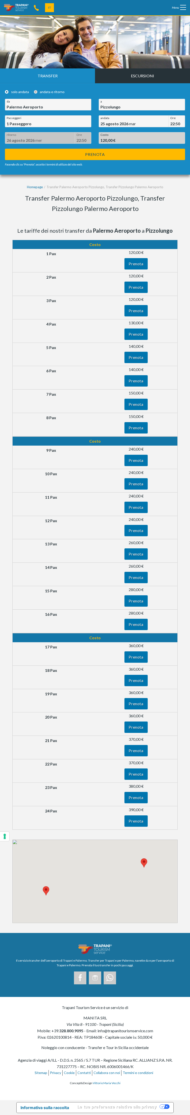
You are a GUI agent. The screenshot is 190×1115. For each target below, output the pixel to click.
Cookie (69, 1073)
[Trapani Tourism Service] (16, 7)
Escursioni (142, 75)
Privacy (55, 1073)
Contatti (84, 1073)
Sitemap (41, 1073)
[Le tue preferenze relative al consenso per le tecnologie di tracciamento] (4, 836)
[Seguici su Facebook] (80, 977)
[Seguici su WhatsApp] (110, 977)
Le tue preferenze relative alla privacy (117, 1106)
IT (49, 7)
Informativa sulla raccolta (45, 1107)
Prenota (95, 154)
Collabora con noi (107, 1073)
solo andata (20, 92)
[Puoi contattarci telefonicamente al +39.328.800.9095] (36, 7)
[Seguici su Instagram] (95, 977)
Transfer (48, 75)
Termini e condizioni (138, 1073)
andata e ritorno (52, 92)
